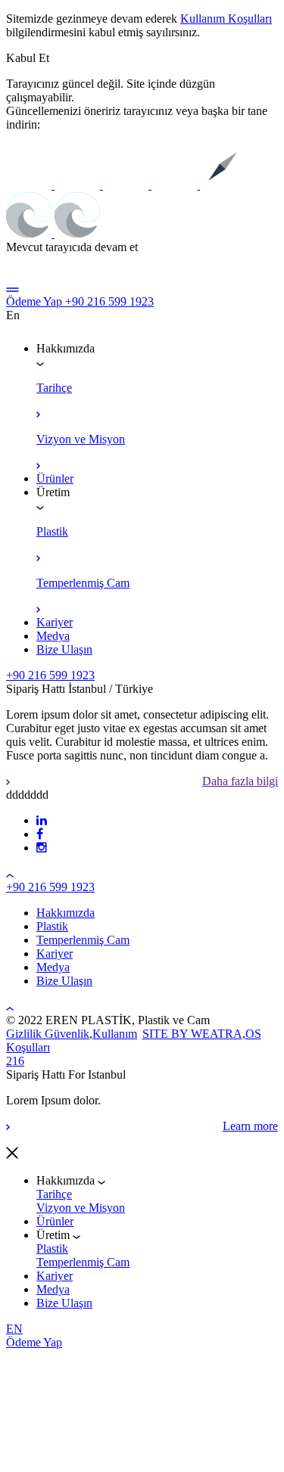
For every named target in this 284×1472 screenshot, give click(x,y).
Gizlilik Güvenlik (47, 1033)
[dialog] (142, 1201)
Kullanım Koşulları (226, 18)
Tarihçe (54, 1194)
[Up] (10, 873)
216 (15, 1060)
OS (253, 1033)
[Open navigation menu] (12, 287)
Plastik (52, 1248)
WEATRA (216, 1033)
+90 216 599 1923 (109, 301)
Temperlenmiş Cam (83, 1262)
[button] (27, 57)
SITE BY (166, 1033)
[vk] (39, 834)
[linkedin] (41, 820)
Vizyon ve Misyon (80, 1207)
